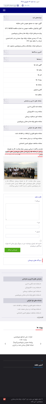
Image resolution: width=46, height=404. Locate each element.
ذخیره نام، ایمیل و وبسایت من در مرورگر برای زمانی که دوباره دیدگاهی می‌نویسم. (23, 244)
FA (25, 5)
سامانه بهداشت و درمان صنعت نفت (31, 138)
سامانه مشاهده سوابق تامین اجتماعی (30, 143)
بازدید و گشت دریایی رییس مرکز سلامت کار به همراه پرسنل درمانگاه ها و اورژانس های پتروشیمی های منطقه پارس (24, 152)
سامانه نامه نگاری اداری (34, 106)
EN (28, 5)
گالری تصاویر (38, 90)
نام (38, 223)
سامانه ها (39, 85)
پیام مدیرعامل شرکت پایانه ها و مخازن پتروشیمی (26, 33)
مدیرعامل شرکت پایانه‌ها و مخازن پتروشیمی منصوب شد (24, 46)
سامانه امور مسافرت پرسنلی (33, 116)
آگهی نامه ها (38, 65)
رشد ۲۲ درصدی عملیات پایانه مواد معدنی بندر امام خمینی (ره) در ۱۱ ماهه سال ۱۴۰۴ (24, 39)
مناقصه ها (39, 94)
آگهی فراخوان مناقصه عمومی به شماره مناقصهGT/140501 (23, 28)
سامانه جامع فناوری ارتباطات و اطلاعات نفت (28, 133)
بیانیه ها (39, 70)
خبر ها (40, 75)
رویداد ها (39, 80)
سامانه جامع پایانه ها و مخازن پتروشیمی (29, 121)
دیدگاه (37, 201)
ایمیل (37, 232)
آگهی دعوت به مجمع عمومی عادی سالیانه (29, 23)
